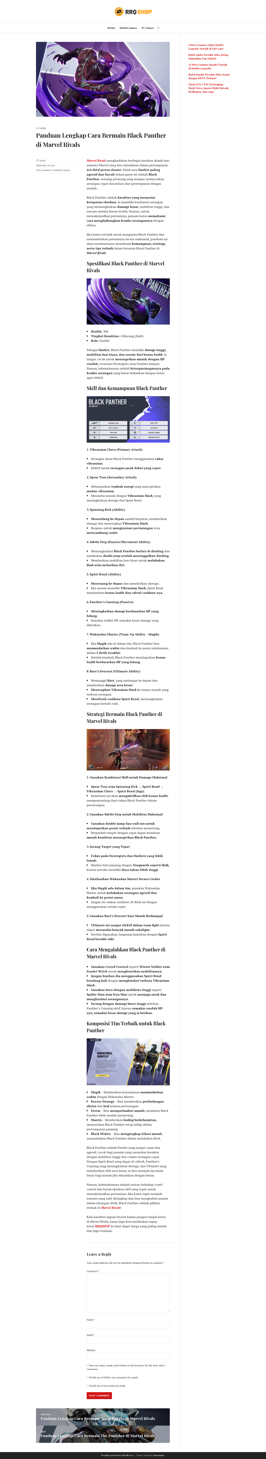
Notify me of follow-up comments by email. (113, 1377)
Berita (111, 28)
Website (91, 1350)
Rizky (43, 161)
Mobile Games (128, 28)
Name (91, 1319)
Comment (93, 1271)
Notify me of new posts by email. (107, 1385)
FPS (39, 170)
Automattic (158, 1455)
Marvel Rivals (62, 170)
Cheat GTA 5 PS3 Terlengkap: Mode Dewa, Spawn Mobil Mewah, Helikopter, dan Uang (208, 88)
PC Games (148, 28)
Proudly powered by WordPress (117, 1455)
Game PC (47, 170)
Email (91, 1335)
